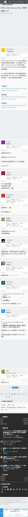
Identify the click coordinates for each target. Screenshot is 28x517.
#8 (26, 291)
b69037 (25, 424)
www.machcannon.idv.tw (16, 226)
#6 (26, 249)
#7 (26, 273)
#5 (26, 229)
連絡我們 (3, 407)
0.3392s (22, 502)
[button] (2, 2)
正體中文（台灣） (11, 405)
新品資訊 (5, 453)
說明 (24, 407)
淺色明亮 (3, 405)
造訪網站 (12, 202)
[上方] (4, 410)
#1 (26, 58)
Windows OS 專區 (7, 444)
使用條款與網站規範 (11, 407)
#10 (26, 380)
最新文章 (5, 428)
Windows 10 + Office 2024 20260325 (12, 441)
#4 (26, 205)
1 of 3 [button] (9, 387)
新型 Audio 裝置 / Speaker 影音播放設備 (13, 437)
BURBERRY (4, 13)
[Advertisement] (14, 29)
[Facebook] (1, 506)
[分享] (24, 58)
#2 (26, 150)
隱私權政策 (19, 407)
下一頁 (14, 387)
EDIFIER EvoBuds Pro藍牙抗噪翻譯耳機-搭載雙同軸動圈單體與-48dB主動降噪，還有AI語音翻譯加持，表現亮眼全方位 (15, 432)
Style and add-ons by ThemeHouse (11, 500)
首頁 (2, 410)
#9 (26, 319)
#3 (26, 181)
